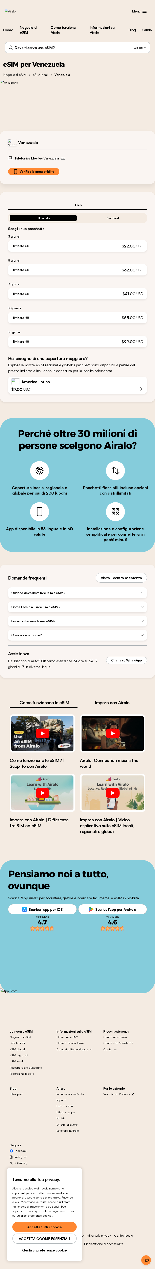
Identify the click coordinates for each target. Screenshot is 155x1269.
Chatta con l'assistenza (118, 1043)
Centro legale (123, 1235)
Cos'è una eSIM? (67, 1037)
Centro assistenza (115, 1037)
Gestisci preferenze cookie (44, 1250)
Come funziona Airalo (63, 29)
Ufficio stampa (66, 1112)
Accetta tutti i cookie (44, 1227)
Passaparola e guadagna (26, 1067)
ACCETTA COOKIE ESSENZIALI (44, 1238)
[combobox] (77, 47)
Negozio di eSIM (28, 29)
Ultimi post (16, 1094)
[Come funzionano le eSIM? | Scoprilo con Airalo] (42, 733)
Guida (147, 30)
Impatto (61, 1100)
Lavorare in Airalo (68, 1130)
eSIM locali (40, 75)
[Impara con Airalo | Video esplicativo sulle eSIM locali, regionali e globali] (113, 792)
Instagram (21, 1157)
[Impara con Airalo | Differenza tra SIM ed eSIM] (42, 792)
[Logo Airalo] (17, 11)
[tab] (77, 205)
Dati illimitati (17, 1043)
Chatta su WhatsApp (126, 660)
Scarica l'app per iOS (46, 909)
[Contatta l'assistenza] (146, 1260)
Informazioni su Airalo (102, 29)
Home (8, 30)
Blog (132, 30)
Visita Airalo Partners (116, 1094)
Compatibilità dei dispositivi (74, 1049)
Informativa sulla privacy (94, 1235)
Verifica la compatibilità (37, 172)
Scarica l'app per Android (115, 909)
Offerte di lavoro (67, 1124)
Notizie (61, 1118)
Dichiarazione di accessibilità (103, 1244)
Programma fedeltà (22, 1073)
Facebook (21, 1150)
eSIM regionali (19, 1055)
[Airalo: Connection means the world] (113, 733)
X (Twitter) (21, 1163)
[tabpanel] (77, 278)
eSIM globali (17, 1049)
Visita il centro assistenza (121, 578)
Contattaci (110, 1049)
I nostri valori (65, 1106)
